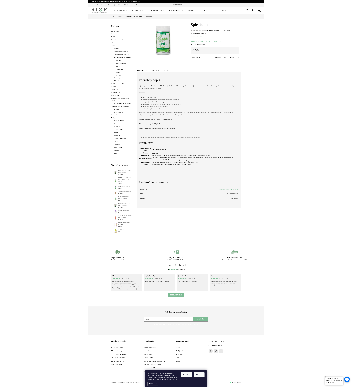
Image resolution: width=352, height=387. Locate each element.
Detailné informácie (196, 36)
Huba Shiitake (119, 69)
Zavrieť (203, 57)
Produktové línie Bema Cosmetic (120, 106)
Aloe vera (118, 75)
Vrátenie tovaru (128, 5)
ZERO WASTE (115, 95)
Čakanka (118, 72)
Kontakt (178, 347)
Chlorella (118, 60)
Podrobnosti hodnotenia (213, 30)
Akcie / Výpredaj (115, 115)
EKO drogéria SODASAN (118, 358)
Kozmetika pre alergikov (118, 40)
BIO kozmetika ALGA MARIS (119, 354)
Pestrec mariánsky (121, 63)
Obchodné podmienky (98, 5)
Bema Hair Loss (118, 112)
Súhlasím (199, 375)
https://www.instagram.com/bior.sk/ (216, 351)
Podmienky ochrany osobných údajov (154, 361)
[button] (347, 379)
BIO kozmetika (115, 31)
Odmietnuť (186, 375)
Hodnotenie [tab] (155, 70)
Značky (113, 118)
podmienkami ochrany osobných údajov (185, 324)
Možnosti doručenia (199, 44)
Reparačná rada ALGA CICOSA (122, 103)
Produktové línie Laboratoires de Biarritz (120, 99)
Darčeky (113, 37)
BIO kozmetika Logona (117, 351)
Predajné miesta (180, 351)
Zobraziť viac (176, 295)
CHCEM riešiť (114, 90)
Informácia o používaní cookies (152, 364)
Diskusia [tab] (166, 70)
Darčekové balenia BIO (117, 84)
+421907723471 (217, 341)
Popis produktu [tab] (142, 70)
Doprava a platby (141, 5)
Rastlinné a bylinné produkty (122, 57)
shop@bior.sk (216, 345)
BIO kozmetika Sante (117, 347)
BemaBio (116, 109)
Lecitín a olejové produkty (121, 54)
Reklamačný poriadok (114, 5)
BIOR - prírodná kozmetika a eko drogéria (221, 351)
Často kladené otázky (150, 368)
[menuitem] (120, 10)
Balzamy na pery (115, 93)
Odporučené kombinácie (121, 81)
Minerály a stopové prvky (121, 51)
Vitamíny (113, 46)
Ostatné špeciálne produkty (122, 78)
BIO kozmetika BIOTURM (118, 361)
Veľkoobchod (180, 354)
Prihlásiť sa (200, 319)
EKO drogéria (115, 43)
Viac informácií (172, 379)
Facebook (211, 351)
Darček (178, 361)
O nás (177, 358)
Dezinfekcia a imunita (117, 87)
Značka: (195, 57)
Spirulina (118, 66)
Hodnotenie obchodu (176, 265)
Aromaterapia (115, 34)
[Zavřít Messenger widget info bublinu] (325, 377)
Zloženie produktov (116, 364)
